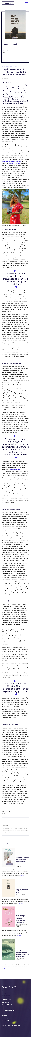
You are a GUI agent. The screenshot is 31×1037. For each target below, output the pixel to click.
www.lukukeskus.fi (6, 999)
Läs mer (22, 875)
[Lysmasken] (8, 4)
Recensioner (5, 1015)
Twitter (4, 814)
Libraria (4, 50)
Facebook (3, 814)
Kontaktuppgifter (6, 1002)
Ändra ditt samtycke (6, 1028)
